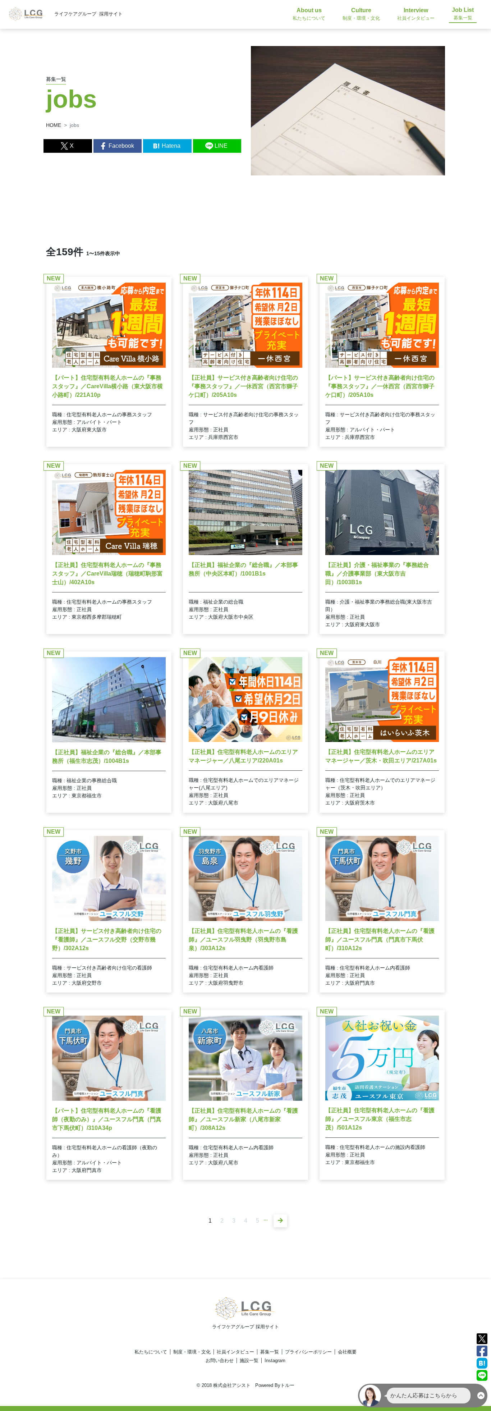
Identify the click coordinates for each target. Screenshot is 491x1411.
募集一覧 (269, 1352)
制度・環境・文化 (192, 1352)
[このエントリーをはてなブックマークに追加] (482, 1363)
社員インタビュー (235, 1352)
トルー (287, 1385)
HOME (53, 125)
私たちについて (150, 1352)
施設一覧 (249, 1360)
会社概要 (347, 1352)
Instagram (275, 1360)
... (265, 1218)
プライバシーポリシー (308, 1352)
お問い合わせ (220, 1360)
